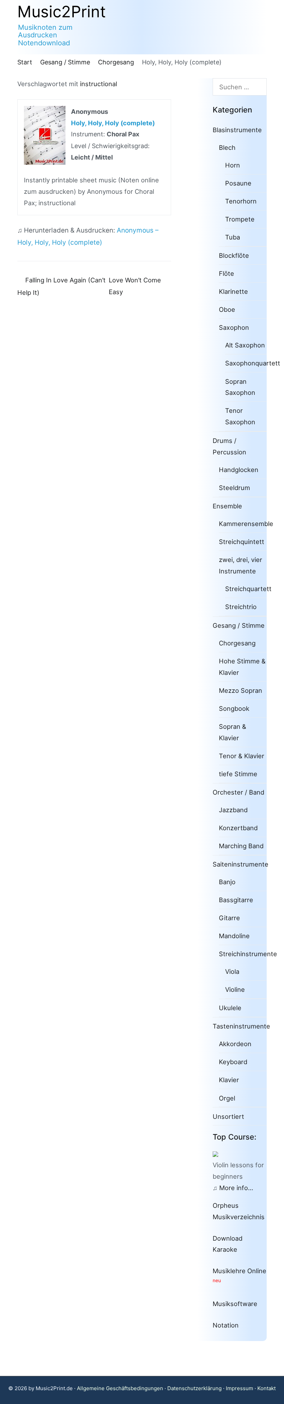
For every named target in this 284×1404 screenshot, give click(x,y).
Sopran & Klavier (232, 732)
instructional (98, 84)
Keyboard (233, 1062)
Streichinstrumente (248, 954)
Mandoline (234, 936)
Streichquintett (241, 541)
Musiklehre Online (239, 1271)
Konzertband (238, 828)
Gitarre (229, 918)
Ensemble (227, 506)
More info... (236, 1188)
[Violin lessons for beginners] (218, 1153)
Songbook (234, 708)
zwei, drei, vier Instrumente (240, 565)
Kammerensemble (246, 523)
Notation (226, 1325)
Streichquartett (248, 588)
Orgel (227, 1098)
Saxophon (234, 327)
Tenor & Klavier (241, 756)
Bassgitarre (236, 900)
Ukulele (230, 1008)
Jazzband (233, 810)
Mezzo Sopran (240, 690)
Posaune (238, 183)
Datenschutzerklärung (194, 1388)
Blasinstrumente (237, 130)
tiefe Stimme (238, 774)
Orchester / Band (238, 792)
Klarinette (233, 291)
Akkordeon (235, 1044)
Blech (227, 147)
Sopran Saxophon (240, 387)
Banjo (227, 882)
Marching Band (241, 846)
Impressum (239, 1388)
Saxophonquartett (252, 363)
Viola (232, 971)
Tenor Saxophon (240, 416)
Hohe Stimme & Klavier (242, 666)
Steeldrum (234, 487)
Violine (235, 989)
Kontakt (266, 1388)
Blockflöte (234, 255)
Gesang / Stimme (239, 625)
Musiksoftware (235, 1303)
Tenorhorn (241, 201)
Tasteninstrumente (241, 1026)
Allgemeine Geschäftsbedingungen (120, 1388)
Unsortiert (228, 1116)
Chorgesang (237, 643)
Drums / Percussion (229, 446)
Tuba (232, 237)
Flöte (226, 273)
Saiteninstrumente (240, 864)
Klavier (229, 1080)
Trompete (240, 219)
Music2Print (61, 11)
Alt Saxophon (245, 345)
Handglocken (238, 469)
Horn (232, 165)
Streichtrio (241, 606)
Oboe (227, 309)
